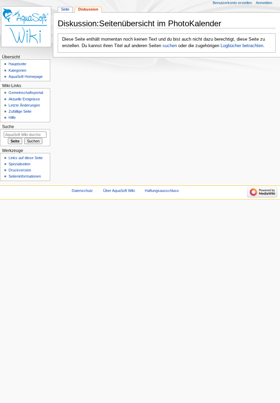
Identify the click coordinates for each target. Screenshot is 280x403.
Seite (65, 9)
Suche (8, 127)
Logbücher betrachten (242, 45)
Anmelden (264, 3)
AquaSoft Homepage (26, 76)
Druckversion (20, 170)
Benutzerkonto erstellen (232, 3)
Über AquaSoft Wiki (119, 191)
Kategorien (17, 70)
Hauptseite (17, 64)
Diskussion (88, 9)
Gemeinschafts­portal (26, 93)
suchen (170, 45)
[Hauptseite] (26, 26)
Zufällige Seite (20, 111)
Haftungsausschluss (162, 191)
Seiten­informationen (25, 176)
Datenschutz (82, 191)
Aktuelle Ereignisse (24, 99)
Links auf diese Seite (26, 158)
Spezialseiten (19, 164)
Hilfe (12, 117)
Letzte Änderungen (24, 105)
